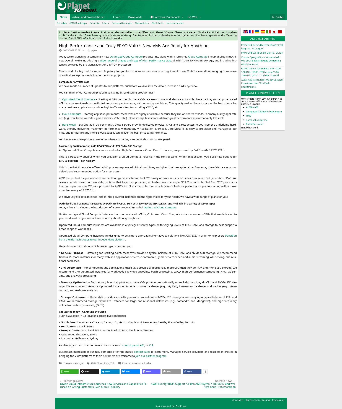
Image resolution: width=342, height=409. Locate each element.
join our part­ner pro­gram (151, 356)
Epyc (106, 363)
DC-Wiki (193, 17)
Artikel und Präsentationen (88, 17)
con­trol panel (130, 345)
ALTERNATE (252, 107)
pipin (94, 50)
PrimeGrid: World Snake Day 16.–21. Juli (262, 52)
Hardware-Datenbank (166, 17)
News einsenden (175, 23)
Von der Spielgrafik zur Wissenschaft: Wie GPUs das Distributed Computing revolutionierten (261, 61)
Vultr (112, 363)
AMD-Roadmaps (78, 23)
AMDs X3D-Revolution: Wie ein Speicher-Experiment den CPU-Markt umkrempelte (262, 83)
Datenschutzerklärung (258, 400)
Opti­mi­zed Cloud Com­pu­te (126, 56)
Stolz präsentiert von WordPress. (171, 406)
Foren (116, 17)
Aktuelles (62, 23)
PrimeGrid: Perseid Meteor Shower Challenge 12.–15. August (262, 46)
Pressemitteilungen (122, 23)
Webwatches (142, 23)
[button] (107, 17)
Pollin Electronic (254, 124)
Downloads (135, 17)
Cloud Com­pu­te (197, 56)
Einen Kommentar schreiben (137, 363)
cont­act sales (142, 351)
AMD (93, 363)
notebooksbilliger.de (257, 119)
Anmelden (237, 400)
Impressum (278, 400)
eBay (248, 115)
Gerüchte (94, 23)
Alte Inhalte (158, 23)
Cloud (100, 363)
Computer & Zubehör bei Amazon (264, 111)
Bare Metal (69, 124)
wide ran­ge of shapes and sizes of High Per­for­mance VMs (135, 60)
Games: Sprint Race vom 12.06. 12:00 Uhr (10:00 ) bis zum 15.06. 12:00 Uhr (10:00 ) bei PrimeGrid (261, 72)
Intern (105, 23)
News (63, 17)
